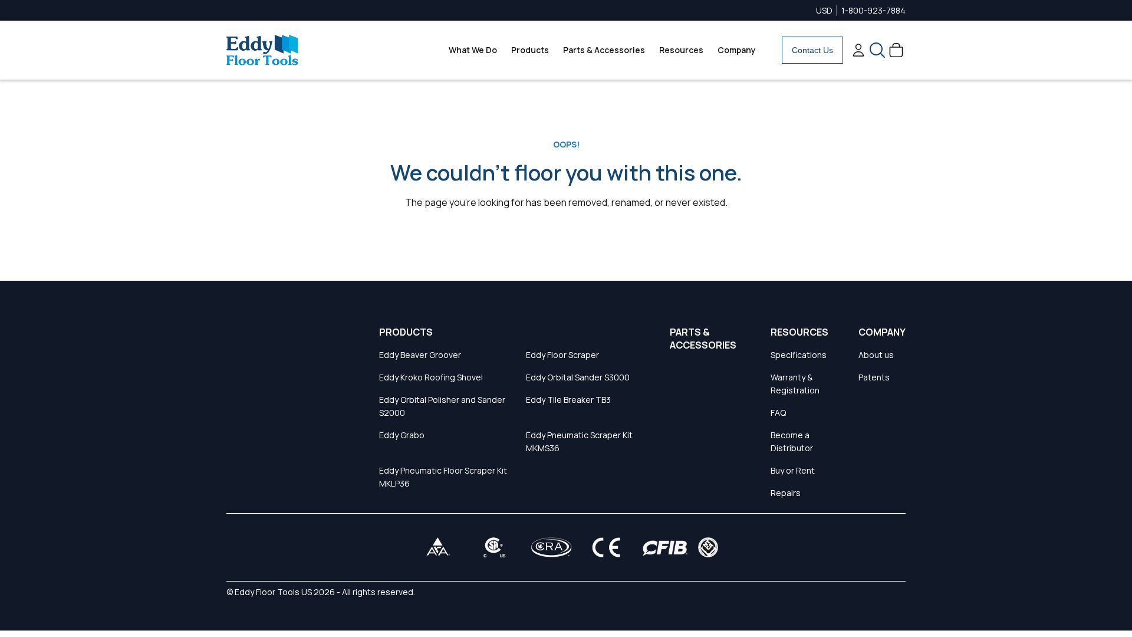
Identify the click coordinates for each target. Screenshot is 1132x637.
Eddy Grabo (401, 435)
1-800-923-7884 (873, 10)
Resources (681, 49)
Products (530, 49)
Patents (874, 377)
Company (737, 49)
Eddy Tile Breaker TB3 (568, 399)
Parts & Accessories (604, 49)
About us (876, 354)
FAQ (778, 412)
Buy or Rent (793, 470)
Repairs (786, 492)
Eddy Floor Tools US (273, 591)
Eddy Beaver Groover (420, 354)
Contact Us (812, 50)
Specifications (799, 354)
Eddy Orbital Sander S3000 (578, 377)
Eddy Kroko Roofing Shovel (431, 377)
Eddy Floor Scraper (562, 354)
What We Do (473, 49)
